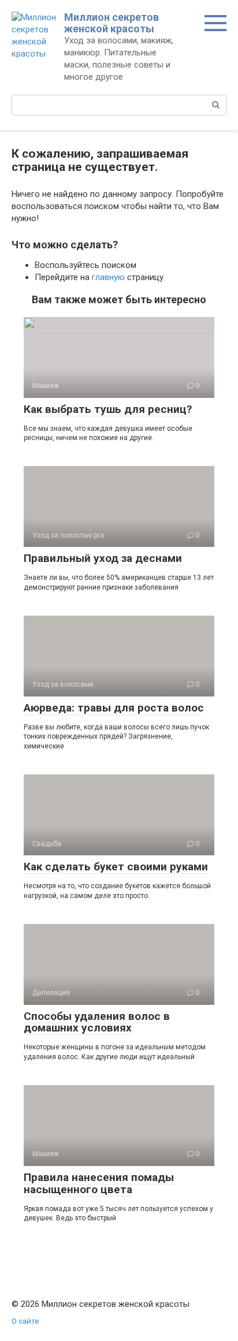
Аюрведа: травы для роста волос (114, 707)
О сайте (25, 1320)
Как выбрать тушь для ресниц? (108, 409)
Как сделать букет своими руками (116, 866)
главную (108, 277)
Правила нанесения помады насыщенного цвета (99, 1183)
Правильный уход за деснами (103, 558)
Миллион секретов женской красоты (111, 23)
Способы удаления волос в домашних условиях (97, 1022)
